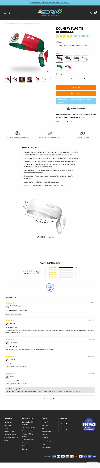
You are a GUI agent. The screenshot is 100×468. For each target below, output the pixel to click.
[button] (64, 36)
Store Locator (46, 447)
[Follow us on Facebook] (61, 423)
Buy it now (76, 93)
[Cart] (95, 13)
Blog (43, 444)
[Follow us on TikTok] (66, 429)
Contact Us (45, 422)
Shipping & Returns (48, 431)
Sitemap (25, 449)
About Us (45, 438)
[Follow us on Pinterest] (61, 429)
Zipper (6, 428)
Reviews (24, 446)
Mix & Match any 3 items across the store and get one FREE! (50, 3)
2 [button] (47, 399)
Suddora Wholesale (28, 428)
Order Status (46, 425)
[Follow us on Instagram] (72, 423)
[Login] (91, 13)
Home (6, 23)
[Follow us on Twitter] (66, 423)
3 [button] (50, 399)
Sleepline (25, 443)
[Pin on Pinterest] (64, 121)
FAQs (43, 428)
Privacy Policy (46, 441)
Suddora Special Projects (27, 423)
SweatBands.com (28, 440)
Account (44, 434)
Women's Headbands (11, 438)
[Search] (9, 13)
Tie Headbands (9, 431)
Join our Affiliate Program (27, 435)
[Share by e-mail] (71, 121)
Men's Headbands (10, 434)
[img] (9, 303)
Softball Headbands (15, 23)
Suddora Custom (27, 431)
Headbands (8, 422)
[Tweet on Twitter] (68, 121)
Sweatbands (8, 425)
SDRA (6, 441)
